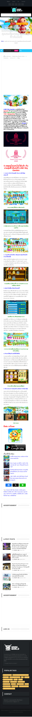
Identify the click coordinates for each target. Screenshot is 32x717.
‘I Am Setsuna (14, 686)
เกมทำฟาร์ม (9, 493)
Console (23, 1)
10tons (20, 679)
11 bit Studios (13, 681)
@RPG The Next (7, 686)
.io (22, 677)
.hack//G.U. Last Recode (14, 677)
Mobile (8, 1)
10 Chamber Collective (8, 679)
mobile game (22, 490)
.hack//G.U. (6, 677)
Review (10, 50)
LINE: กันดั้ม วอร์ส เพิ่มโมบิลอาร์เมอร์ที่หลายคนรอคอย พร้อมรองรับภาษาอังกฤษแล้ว (19, 478)
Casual (8, 490)
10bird (16, 679)
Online (13, 1)
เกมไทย (25, 23)
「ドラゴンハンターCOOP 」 (9, 688)
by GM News (8, 56)
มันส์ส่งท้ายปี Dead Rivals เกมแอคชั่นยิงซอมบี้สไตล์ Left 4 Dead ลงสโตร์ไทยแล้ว (19, 471)
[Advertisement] (16, 78)
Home (2, 41)
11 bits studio (6, 681)
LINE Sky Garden (14, 490)
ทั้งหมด (19, 23)
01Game (26, 677)
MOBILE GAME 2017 (9, 491)
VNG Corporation (18, 491)
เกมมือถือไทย (13, 495)
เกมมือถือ (14, 493)
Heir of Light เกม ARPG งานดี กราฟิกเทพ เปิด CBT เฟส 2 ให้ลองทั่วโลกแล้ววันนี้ (19, 464)
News (13, 23)
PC (18, 1)
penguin (15, 550)
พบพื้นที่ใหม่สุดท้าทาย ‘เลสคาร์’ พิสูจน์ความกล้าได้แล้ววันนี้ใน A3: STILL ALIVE (20, 556)
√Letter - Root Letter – (24, 686)
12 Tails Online (21, 681)
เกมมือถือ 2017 (20, 493)
